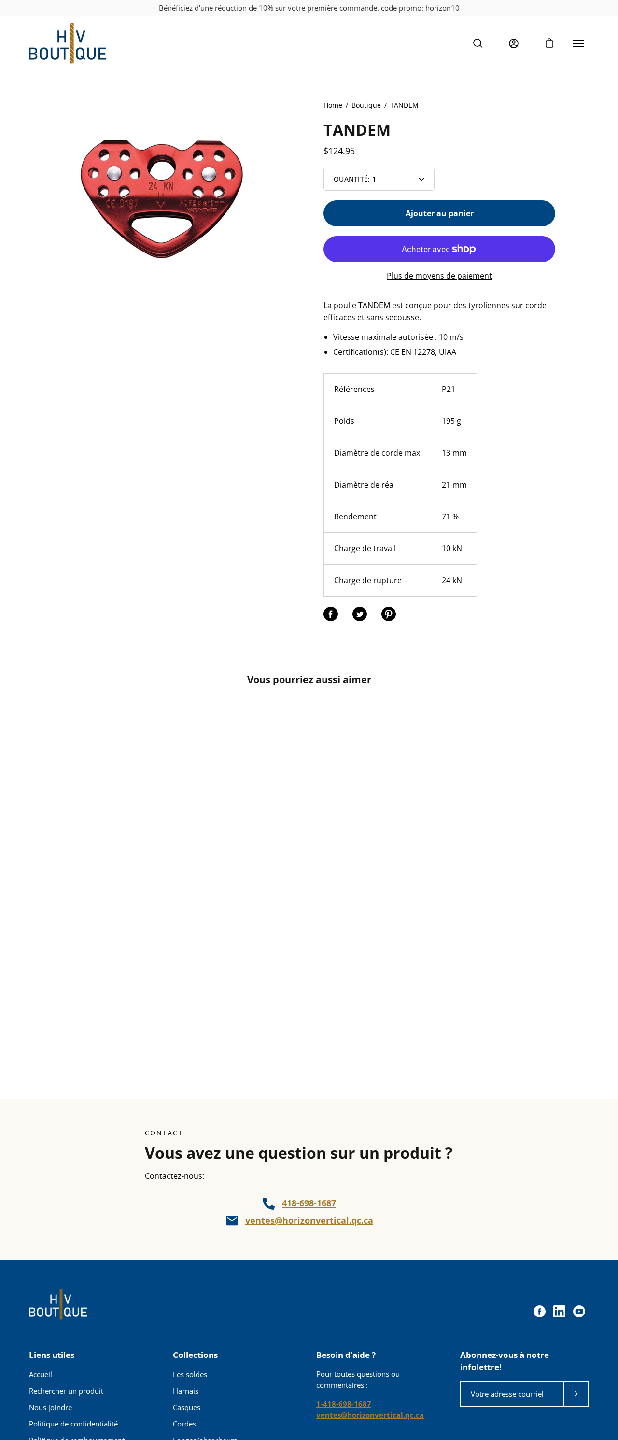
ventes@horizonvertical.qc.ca (309, 1220)
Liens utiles (51, 1354)
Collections (195, 1354)
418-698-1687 (309, 1203)
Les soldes (190, 1374)
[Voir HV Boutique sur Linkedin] (559, 1311)
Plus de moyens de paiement (439, 275)
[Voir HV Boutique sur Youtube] (579, 1311)
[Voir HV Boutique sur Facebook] (540, 1311)
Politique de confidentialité (73, 1423)
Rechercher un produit (66, 1391)
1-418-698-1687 (343, 1404)
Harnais (185, 1391)
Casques (186, 1407)
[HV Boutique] (67, 43)
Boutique (366, 105)
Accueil (40, 1374)
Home (332, 105)
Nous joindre (50, 1407)
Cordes (184, 1423)
